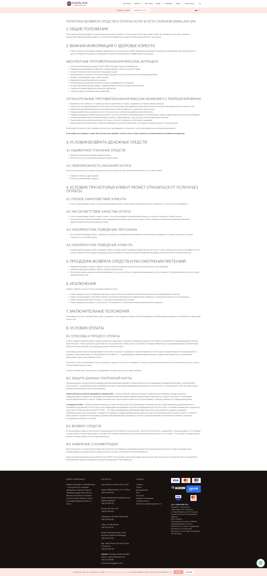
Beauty (137, 3)
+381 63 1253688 (107, 560)
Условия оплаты (142, 501)
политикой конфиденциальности (116, 572)
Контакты (140, 496)
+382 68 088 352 (107, 511)
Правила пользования (144, 498)
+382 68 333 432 (107, 527)
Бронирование (142, 490)
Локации (168, 3)
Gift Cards (149, 3)
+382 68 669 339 (107, 549)
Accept (178, 572)
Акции (158, 3)
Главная (139, 484)
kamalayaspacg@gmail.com (112, 563)
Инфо (178, 3)
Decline (189, 572)
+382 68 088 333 (107, 493)
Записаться (189, 3)
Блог (138, 493)
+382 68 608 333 (107, 519)
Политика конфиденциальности (148, 504)
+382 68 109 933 (107, 538)
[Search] (200, 3)
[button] (198, 10)
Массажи (126, 3)
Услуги (139, 487)
